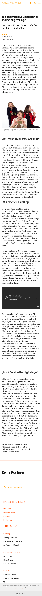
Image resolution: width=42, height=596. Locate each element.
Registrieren (8, 560)
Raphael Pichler (7, 37)
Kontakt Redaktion (11, 578)
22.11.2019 (5, 39)
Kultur (4, 34)
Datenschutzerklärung (20, 589)
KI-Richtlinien (8, 520)
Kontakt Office (9, 574)
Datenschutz (7, 516)
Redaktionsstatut (9, 512)
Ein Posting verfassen (14, 487)
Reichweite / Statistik (12, 541)
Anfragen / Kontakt (11, 545)
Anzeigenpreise (10, 537)
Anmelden (7, 556)
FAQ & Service (9, 563)
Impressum (7, 508)
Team (5, 582)
